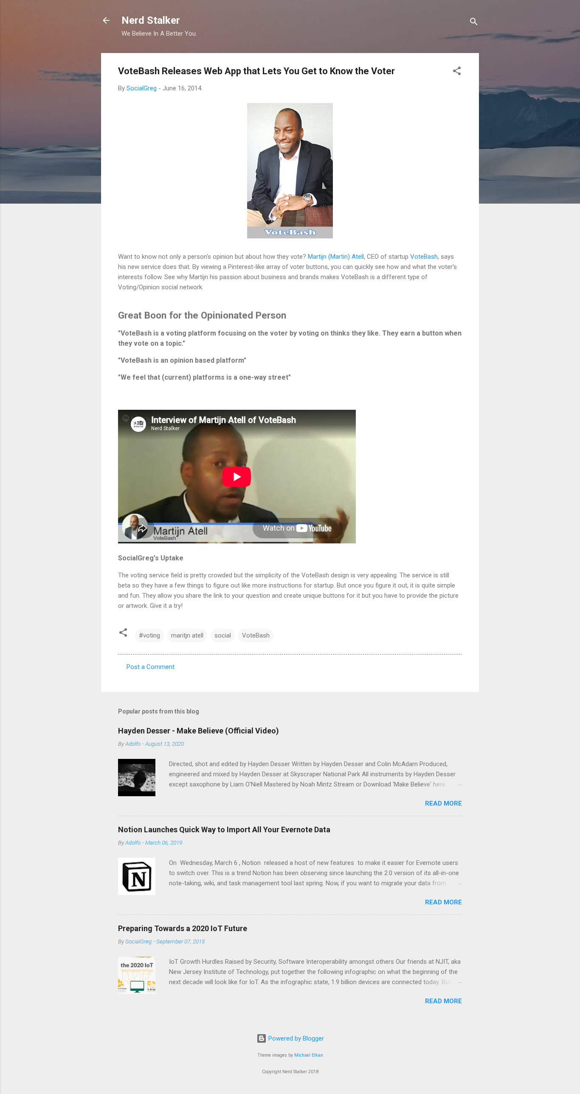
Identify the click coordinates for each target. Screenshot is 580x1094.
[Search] (474, 23)
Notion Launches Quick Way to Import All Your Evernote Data (224, 829)
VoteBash (424, 256)
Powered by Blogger (295, 1038)
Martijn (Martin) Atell (336, 256)
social (222, 635)
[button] (457, 72)
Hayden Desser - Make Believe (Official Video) (198, 730)
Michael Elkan (308, 1055)
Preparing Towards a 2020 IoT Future (182, 928)
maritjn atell (187, 635)
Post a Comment (151, 667)
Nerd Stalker (150, 20)
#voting (149, 635)
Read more (443, 803)
